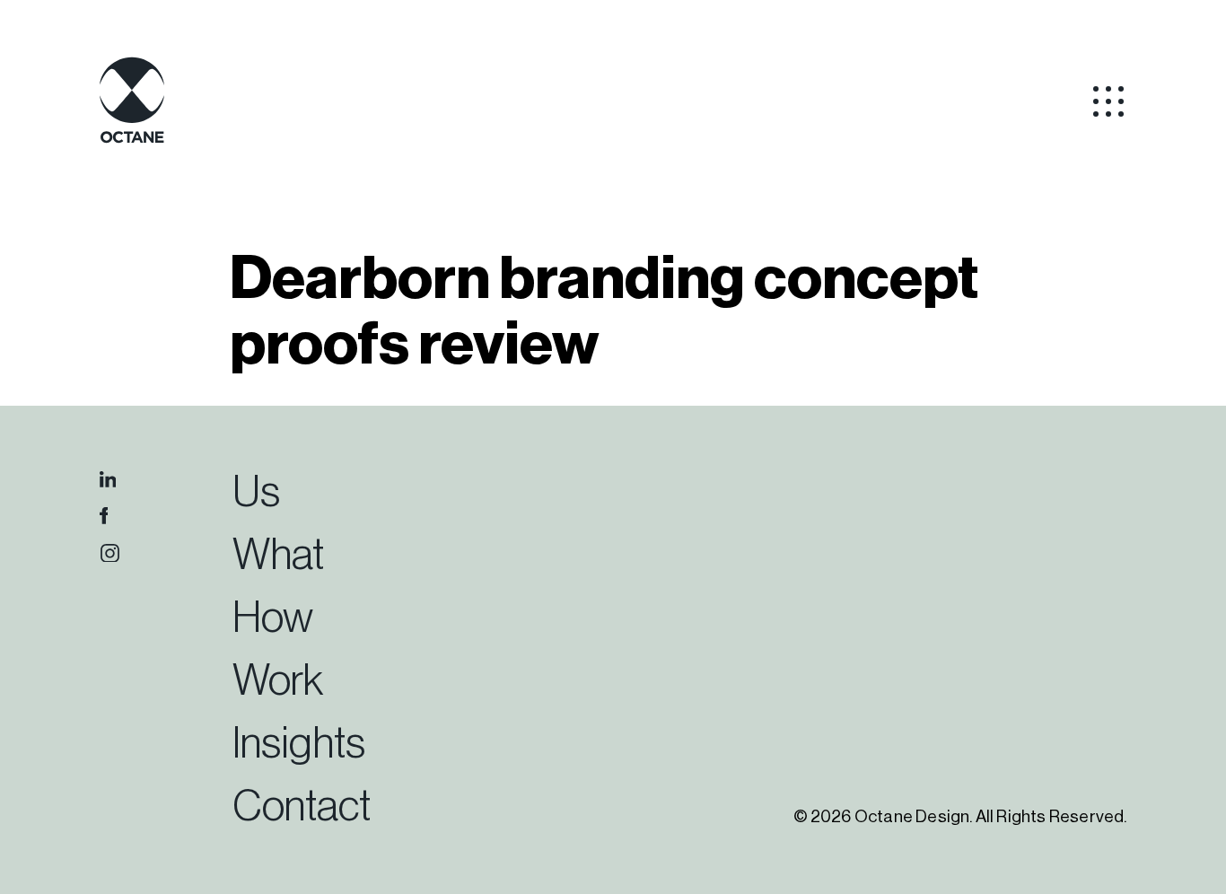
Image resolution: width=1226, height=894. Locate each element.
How (272, 618)
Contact (301, 806)
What (278, 555)
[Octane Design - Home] (132, 140)
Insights (298, 744)
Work (277, 681)
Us (256, 492)
